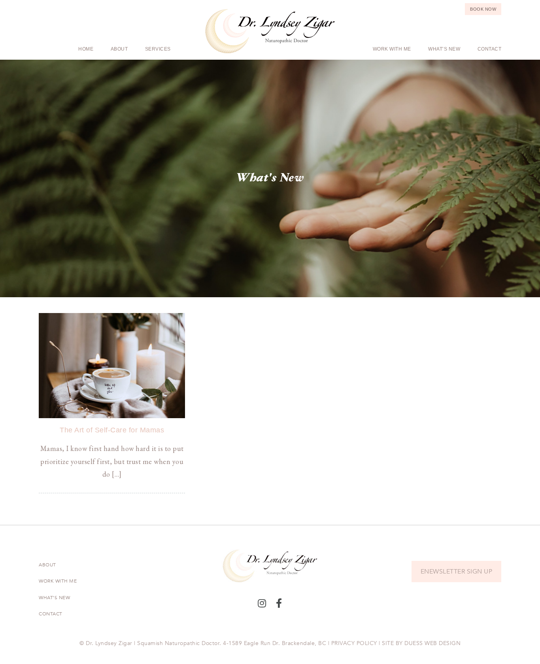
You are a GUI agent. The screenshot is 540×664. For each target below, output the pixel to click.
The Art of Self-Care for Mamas (112, 430)
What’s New (444, 49)
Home (85, 49)
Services (158, 49)
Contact (490, 49)
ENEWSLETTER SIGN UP (457, 571)
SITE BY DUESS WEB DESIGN (421, 643)
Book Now (483, 9)
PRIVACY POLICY (354, 643)
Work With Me (392, 49)
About (119, 49)
